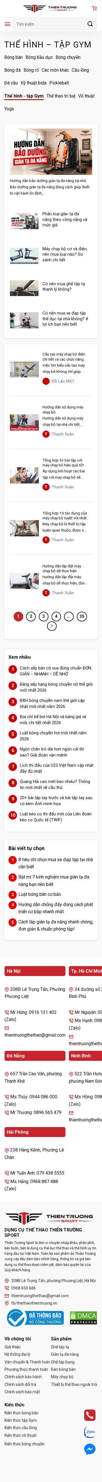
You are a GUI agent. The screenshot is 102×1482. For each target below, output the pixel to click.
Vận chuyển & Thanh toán (27, 1362)
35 (81, 616)
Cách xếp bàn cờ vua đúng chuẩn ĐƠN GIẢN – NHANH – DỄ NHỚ (55, 671)
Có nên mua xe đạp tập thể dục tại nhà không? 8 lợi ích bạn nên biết (65, 319)
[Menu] (7, 24)
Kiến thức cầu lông (21, 1427)
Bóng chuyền (68, 57)
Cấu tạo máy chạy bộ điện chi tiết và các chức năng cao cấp (63, 357)
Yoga (9, 108)
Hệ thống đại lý (17, 1354)
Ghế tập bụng (63, 1362)
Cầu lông (80, 70)
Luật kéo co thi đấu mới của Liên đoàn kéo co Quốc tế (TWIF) (56, 816)
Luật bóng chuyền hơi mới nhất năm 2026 (53, 735)
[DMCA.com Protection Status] (83, 1318)
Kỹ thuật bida (33, 83)
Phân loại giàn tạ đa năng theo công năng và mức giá (64, 219)
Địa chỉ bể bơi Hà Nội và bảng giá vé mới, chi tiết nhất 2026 (53, 719)
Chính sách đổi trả (20, 1384)
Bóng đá (12, 70)
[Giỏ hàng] (94, 9)
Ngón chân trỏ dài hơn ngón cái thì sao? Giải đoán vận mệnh (52, 752)
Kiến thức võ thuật (21, 1435)
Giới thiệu (13, 1347)
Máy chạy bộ (62, 1376)
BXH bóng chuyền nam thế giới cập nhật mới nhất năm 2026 (52, 703)
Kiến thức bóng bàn (22, 1413)
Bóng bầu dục (39, 57)
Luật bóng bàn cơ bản (39, 894)
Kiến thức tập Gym (21, 1420)
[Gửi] (90, 24)
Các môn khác (55, 70)
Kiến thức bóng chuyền (24, 1444)
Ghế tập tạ (60, 1347)
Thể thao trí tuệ (60, 96)
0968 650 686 (23, 1288)
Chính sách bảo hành (23, 1376)
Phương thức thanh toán (26, 1369)
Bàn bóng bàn (63, 1369)
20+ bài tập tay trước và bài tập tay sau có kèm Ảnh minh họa (56, 800)
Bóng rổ (31, 70)
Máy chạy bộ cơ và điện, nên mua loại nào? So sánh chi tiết (64, 254)
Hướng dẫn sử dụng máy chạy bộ (62, 409)
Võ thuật (86, 96)
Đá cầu (11, 83)
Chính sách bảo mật (22, 1392)
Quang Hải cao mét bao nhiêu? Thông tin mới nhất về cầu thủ (55, 784)
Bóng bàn (13, 57)
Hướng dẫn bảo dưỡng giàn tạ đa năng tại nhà (48, 180)
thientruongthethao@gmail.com (40, 1295)
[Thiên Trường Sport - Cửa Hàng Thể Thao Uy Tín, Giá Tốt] (51, 8)
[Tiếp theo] (52, 626)
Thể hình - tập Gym (24, 96)
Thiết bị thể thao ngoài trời (74, 1384)
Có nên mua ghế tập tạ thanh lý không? (63, 286)
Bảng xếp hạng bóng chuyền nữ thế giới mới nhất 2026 (56, 687)
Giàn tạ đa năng (65, 1354)
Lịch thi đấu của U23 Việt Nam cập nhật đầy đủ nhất (57, 768)
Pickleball (59, 83)
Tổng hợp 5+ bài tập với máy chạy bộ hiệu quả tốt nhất (63, 463)
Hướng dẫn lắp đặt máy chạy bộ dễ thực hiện (61, 568)
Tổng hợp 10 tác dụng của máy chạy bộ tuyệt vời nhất (64, 515)
